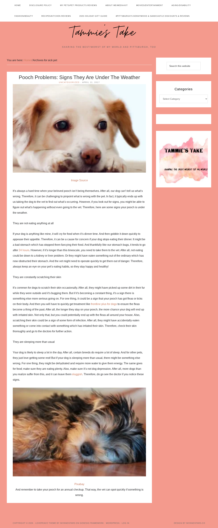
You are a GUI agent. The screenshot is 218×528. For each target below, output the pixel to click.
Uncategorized (69, 82)
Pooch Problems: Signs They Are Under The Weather (79, 77)
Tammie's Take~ (109, 32)
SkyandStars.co (195, 523)
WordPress (113, 523)
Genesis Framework (92, 523)
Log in (125, 523)
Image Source (79, 180)
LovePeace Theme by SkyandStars (55, 523)
